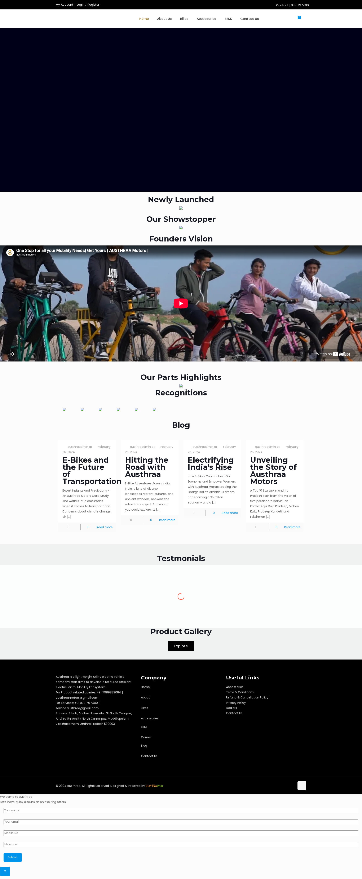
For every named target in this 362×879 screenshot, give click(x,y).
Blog (144, 745)
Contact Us (149, 756)
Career (146, 737)
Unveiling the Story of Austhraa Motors (273, 470)
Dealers (231, 708)
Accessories (149, 718)
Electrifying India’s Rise (211, 463)
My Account (64, 5)
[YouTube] (280, 785)
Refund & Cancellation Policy (247, 697)
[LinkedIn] (285, 785)
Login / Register (88, 5)
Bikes (144, 708)
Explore (181, 646)
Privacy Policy (236, 703)
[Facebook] (268, 785)
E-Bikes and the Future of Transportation (92, 470)
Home (145, 687)
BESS (144, 727)
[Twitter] (274, 785)
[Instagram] (291, 785)
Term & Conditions (240, 692)
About (145, 697)
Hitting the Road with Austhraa (146, 467)
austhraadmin (77, 447)
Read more (105, 527)
